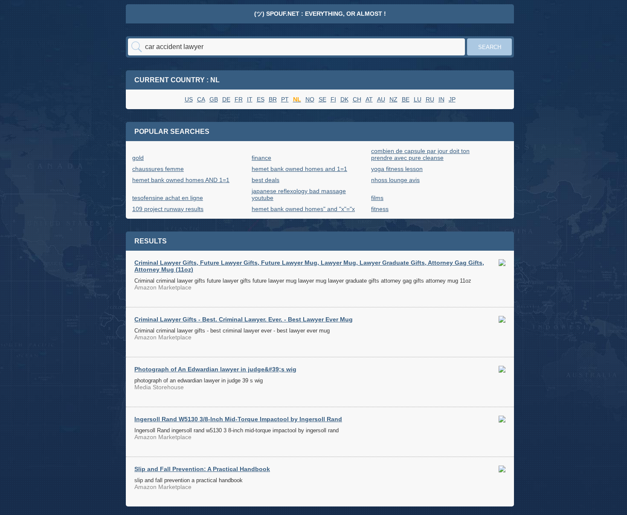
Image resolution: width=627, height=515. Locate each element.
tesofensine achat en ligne (167, 197)
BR (273, 99)
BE (405, 99)
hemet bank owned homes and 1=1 (299, 168)
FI (333, 99)
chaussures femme (158, 168)
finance (261, 157)
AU (381, 99)
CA (201, 99)
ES (260, 99)
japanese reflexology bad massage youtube (299, 194)
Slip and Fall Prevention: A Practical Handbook (202, 469)
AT (369, 99)
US (189, 99)
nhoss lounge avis (395, 179)
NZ (393, 99)
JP (452, 99)
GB (213, 99)
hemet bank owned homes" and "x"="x (303, 208)
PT (285, 99)
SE (322, 99)
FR (239, 99)
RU (430, 99)
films (377, 197)
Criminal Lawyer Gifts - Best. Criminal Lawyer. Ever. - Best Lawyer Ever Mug (243, 319)
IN (441, 99)
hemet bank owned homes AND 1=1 (180, 179)
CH (357, 99)
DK (344, 99)
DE (226, 99)
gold (138, 157)
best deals (265, 179)
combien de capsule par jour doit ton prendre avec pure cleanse (420, 154)
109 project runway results (167, 208)
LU (417, 99)
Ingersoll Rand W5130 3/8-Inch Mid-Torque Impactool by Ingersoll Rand (238, 419)
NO (309, 99)
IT (250, 99)
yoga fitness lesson (397, 168)
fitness (380, 208)
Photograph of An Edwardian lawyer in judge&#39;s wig (215, 369)
